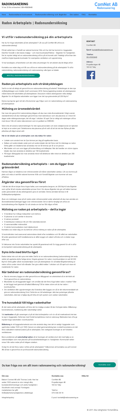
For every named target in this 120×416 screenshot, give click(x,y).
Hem (4, 15)
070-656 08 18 (57, 393)
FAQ (84, 15)
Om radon (74, 15)
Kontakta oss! (105, 365)
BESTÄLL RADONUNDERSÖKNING (21, 75)
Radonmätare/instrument (20, 15)
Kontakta (93, 15)
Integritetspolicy (8, 397)
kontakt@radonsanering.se (102, 50)
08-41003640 (27, 7)
